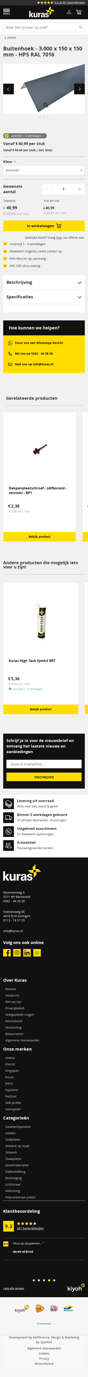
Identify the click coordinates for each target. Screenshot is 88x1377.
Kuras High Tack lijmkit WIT (32, 661)
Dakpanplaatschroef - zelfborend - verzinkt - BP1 (38, 490)
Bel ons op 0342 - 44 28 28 (34, 353)
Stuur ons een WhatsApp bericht (39, 343)
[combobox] (44, 27)
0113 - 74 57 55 (14, 920)
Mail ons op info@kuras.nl (34, 364)
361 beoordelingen (30, 1228)
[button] (8, 89)
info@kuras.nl (13, 931)
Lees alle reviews (13, 1288)
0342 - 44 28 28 (14, 901)
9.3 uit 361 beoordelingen (69, 2)
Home (11, 38)
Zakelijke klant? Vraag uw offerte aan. (55, 237)
